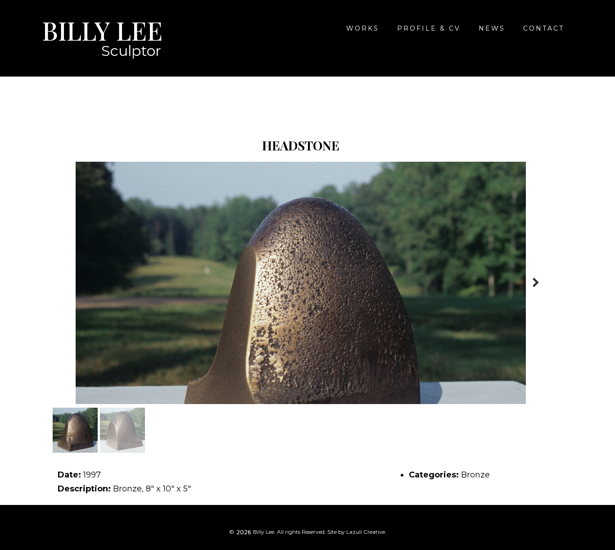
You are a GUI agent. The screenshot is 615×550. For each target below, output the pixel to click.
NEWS (492, 28)
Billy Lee (102, 30)
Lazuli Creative (365, 531)
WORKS (362, 28)
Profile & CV (429, 28)
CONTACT (543, 28)
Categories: (434, 475)
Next (535, 283)
